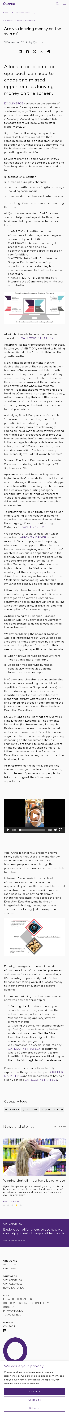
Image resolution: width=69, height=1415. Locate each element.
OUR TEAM (9, 1269)
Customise (34, 1400)
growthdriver (30, 1109)
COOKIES (8, 1307)
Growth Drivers (30, 527)
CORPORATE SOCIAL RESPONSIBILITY (26, 1303)
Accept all (34, 1391)
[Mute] (55, 829)
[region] (34, 1388)
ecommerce (12, 1109)
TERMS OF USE (12, 1315)
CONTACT (9, 1327)
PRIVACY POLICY (13, 1311)
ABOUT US (9, 1265)
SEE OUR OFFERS (12, 1241)
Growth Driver (33, 537)
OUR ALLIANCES (12, 1284)
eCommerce (13, 104)
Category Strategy (37, 338)
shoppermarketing (52, 1109)
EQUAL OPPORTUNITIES (17, 1299)
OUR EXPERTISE (12, 1280)
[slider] (32, 830)
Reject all (34, 1408)
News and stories (23, 13)
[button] (34, 815)
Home (5, 13)
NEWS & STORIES (13, 1288)
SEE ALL (58, 1127)
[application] (34, 816)
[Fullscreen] (60, 829)
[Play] (8, 829)
